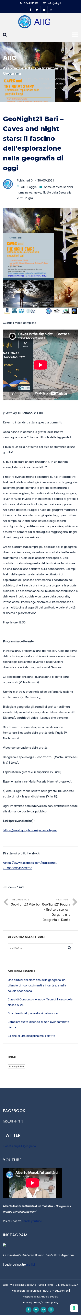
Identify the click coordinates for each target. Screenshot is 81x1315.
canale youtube (32, 1221)
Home (7, 79)
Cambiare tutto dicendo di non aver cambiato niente (38, 1024)
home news (24, 192)
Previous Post (25, 902)
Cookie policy (50, 1302)
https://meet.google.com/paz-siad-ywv (30, 830)
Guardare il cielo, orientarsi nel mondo (33, 1013)
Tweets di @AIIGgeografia (19, 1146)
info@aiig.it (54, 3)
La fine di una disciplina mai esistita (31, 1036)
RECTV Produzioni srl (56, 1290)
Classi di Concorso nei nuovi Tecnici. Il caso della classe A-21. (40, 1002)
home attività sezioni (33, 79)
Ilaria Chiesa (33, 1290)
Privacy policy (31, 1302)
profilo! (30, 1264)
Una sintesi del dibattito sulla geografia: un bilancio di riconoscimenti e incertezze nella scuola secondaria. (37, 985)
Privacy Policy (16, 1066)
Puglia (29, 198)
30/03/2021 (45, 180)
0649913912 (31, 3)
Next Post (56, 910)
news (37, 192)
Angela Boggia (49, 1296)
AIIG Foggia (29, 187)
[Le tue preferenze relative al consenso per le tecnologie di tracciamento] (74, 1308)
